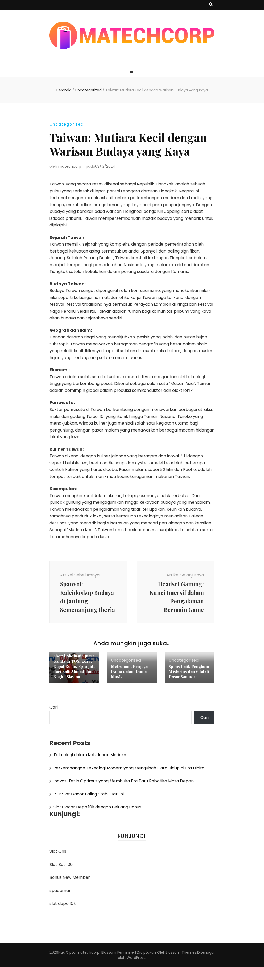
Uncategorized (67, 124)
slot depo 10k (63, 903)
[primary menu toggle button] (132, 71)
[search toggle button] (211, 4)
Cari (54, 707)
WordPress (136, 957)
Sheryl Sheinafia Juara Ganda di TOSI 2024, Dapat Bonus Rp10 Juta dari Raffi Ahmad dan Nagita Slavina (74, 666)
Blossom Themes (181, 952)
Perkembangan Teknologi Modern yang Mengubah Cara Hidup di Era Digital (129, 768)
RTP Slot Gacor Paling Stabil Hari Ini (88, 794)
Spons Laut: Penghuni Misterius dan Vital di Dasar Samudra (189, 671)
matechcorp (69, 166)
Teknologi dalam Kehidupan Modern (89, 755)
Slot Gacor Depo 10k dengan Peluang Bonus (97, 807)
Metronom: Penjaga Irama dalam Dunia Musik (129, 671)
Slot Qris (58, 851)
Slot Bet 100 (61, 864)
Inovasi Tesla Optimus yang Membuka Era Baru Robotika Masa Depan (123, 781)
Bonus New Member (70, 877)
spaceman (60, 890)
